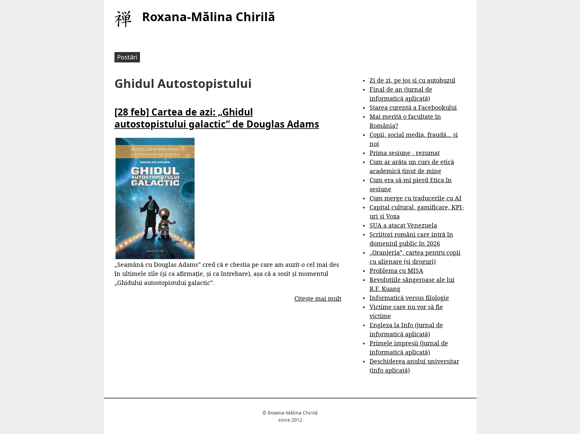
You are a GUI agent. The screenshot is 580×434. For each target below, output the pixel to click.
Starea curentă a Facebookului (413, 107)
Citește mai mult (317, 298)
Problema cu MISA (396, 271)
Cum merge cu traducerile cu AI (416, 198)
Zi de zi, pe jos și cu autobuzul (412, 80)
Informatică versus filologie (409, 298)
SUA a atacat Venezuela (403, 225)
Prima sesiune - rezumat (405, 153)
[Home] (122, 19)
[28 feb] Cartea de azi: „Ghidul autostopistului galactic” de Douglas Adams (216, 117)
